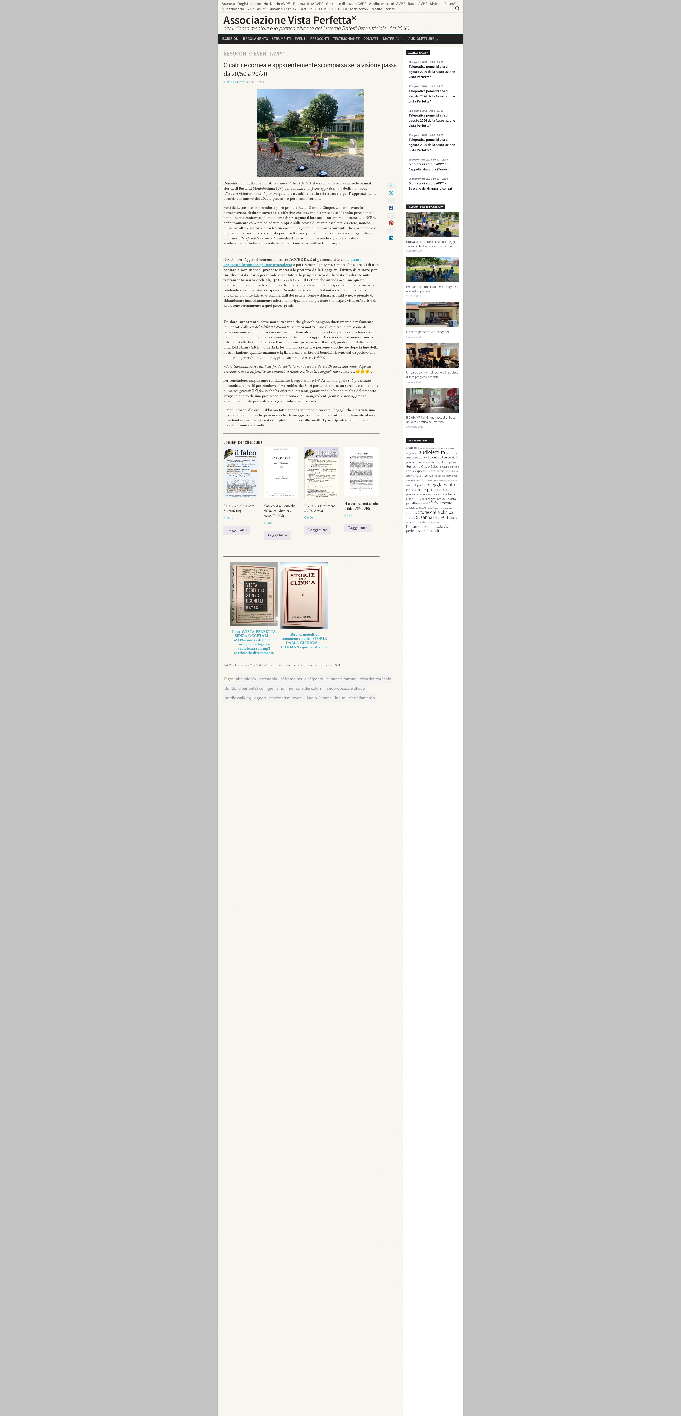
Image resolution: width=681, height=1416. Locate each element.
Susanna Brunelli (432, 517)
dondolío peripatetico (244, 688)
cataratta (451, 453)
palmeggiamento (438, 485)
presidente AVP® (235, 82)
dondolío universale (429, 462)
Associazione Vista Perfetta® (289, 19)
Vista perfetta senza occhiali (428, 528)
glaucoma (453, 462)
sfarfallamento (361, 698)
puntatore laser (415, 494)
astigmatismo (412, 453)
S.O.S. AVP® (256, 9)
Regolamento (255, 38)
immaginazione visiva (423, 471)
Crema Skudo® (412, 458)
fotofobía (443, 462)
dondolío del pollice (433, 457)
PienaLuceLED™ (416, 490)
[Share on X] (391, 189)
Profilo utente (382, 9)
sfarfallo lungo (412, 508)
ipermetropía (444, 471)
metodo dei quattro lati (448, 480)
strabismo (410, 517)
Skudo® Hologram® (426, 508)
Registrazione (249, 3)
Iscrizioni (230, 38)
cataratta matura (341, 679)
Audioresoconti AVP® (387, 3)
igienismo (275, 688)
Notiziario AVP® (276, 3)
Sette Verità (422, 503)
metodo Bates (432, 480)
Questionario (233, 9)
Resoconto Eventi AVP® (253, 53)
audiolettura (432, 452)
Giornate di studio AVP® (346, 3)
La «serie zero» (355, 9)
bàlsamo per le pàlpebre (301, 679)
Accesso (228, 3)
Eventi (301, 38)
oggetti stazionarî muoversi (278, 698)
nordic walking (238, 698)
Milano (409, 485)
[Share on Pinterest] (391, 219)
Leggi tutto (237, 530)
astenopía (268, 679)
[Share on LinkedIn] (391, 234)
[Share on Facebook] (391, 204)
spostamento (439, 508)
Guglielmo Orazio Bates (422, 466)
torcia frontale (433, 522)
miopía (417, 485)
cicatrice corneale (375, 679)
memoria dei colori (304, 688)
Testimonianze (346, 38)
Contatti (371, 38)
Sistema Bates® (443, 3)
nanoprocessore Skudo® (345, 688)
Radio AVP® (417, 3)
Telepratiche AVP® (307, 3)
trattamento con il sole (424, 526)
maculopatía (452, 475)
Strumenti (281, 38)
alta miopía (246, 679)
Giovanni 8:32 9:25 (283, 9)
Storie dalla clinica (435, 512)
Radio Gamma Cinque (326, 698)
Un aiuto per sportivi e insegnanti (428, 332)
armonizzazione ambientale (432, 448)
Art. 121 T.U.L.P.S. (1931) (321, 9)
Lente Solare (439, 475)
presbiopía (437, 489)
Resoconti (319, 38)
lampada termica (423, 475)
